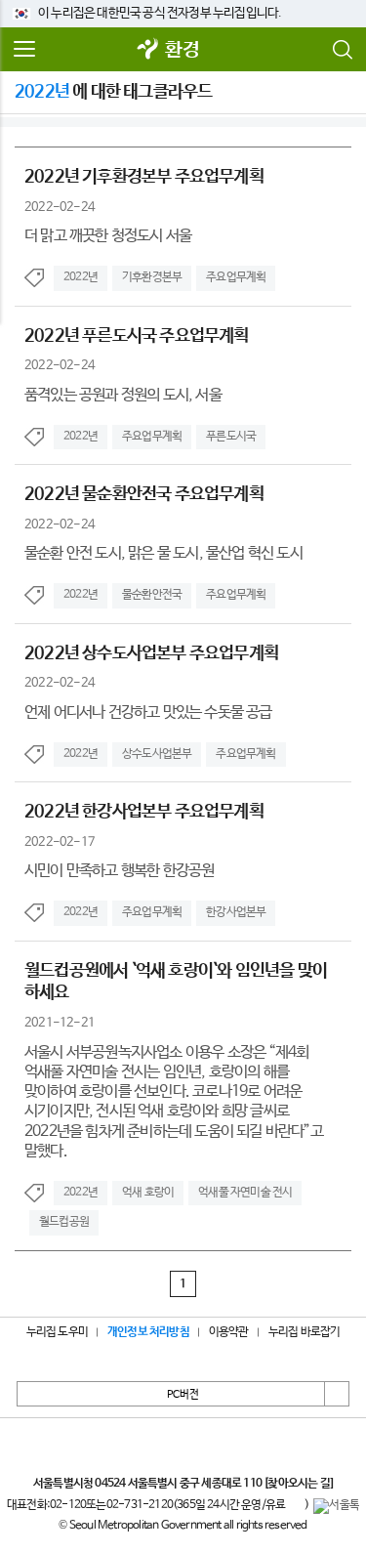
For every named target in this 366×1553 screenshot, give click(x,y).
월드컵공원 (64, 1222)
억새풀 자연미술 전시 (245, 1192)
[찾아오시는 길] (298, 1483)
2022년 (80, 277)
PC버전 (183, 1395)
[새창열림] (147, 50)
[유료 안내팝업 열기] (295, 1506)
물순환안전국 (152, 595)
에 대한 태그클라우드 (113, 92)
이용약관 (229, 1332)
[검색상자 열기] (341, 49)
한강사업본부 (235, 912)
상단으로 (336, 1393)
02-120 (68, 1505)
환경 (181, 50)
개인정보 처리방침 (148, 1332)
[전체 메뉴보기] (24, 49)
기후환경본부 (152, 277)
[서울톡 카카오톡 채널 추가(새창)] (336, 1506)
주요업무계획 (235, 277)
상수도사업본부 (156, 754)
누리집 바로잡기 (304, 1332)
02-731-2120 (139, 1505)
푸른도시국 (231, 436)
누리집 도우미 (57, 1332)
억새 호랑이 (148, 1192)
